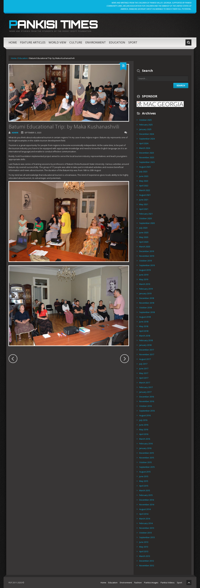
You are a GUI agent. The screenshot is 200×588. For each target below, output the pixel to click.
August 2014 (145, 509)
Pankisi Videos (168, 582)
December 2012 (146, 560)
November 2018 (146, 302)
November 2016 (146, 401)
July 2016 (143, 420)
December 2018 (146, 298)
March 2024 (144, 148)
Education (117, 42)
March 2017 (144, 382)
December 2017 (146, 349)
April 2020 (143, 241)
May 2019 (143, 279)
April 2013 (143, 551)
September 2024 (147, 138)
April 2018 (143, 331)
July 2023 (143, 171)
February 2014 (146, 523)
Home (13, 42)
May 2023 (143, 180)
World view (57, 42)
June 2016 (143, 424)
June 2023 (143, 176)
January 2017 (145, 392)
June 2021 (143, 199)
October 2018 (145, 307)
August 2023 (145, 166)
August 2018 (145, 316)
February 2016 (146, 443)
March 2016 (144, 438)
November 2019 (146, 256)
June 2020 (143, 232)
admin (15, 132)
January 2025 (145, 129)
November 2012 (146, 565)
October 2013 (145, 532)
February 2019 (146, 288)
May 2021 (143, 204)
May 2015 (143, 481)
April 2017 (143, 377)
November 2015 (146, 457)
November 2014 (146, 504)
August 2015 (145, 471)
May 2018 (143, 326)
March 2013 (144, 556)
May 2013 (143, 546)
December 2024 (146, 134)
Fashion (138, 582)
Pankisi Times (53, 24)
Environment (95, 42)
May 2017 (143, 373)
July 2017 (143, 363)
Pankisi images (151, 582)
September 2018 (147, 312)
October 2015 (145, 462)
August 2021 (145, 195)
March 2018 (144, 335)
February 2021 (146, 213)
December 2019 (146, 251)
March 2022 (144, 190)
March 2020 (144, 246)
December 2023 (146, 152)
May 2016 (143, 429)
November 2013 (146, 528)
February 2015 (146, 495)
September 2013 (147, 537)
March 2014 (144, 518)
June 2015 (143, 476)
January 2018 (145, 345)
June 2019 (143, 274)
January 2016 (145, 448)
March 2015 (144, 490)
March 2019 (144, 284)
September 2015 (147, 467)
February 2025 (146, 124)
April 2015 (143, 485)
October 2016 (145, 406)
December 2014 (146, 499)
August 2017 (145, 359)
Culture (75, 42)
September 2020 (147, 223)
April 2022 (143, 185)
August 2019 (145, 270)
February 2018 (146, 340)
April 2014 (143, 513)
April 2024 (143, 143)
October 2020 (145, 218)
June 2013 (143, 542)
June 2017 (143, 368)
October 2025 (145, 120)
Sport (132, 42)
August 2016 (145, 415)
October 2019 (145, 260)
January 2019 (145, 293)
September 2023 (147, 162)
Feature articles (32, 42)
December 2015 (146, 453)
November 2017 (146, 354)
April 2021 (143, 209)
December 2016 (146, 396)
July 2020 (143, 227)
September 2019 (147, 265)
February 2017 (146, 387)
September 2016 (147, 410)
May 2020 (143, 237)
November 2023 (146, 157)
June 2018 (143, 321)
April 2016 (143, 434)
